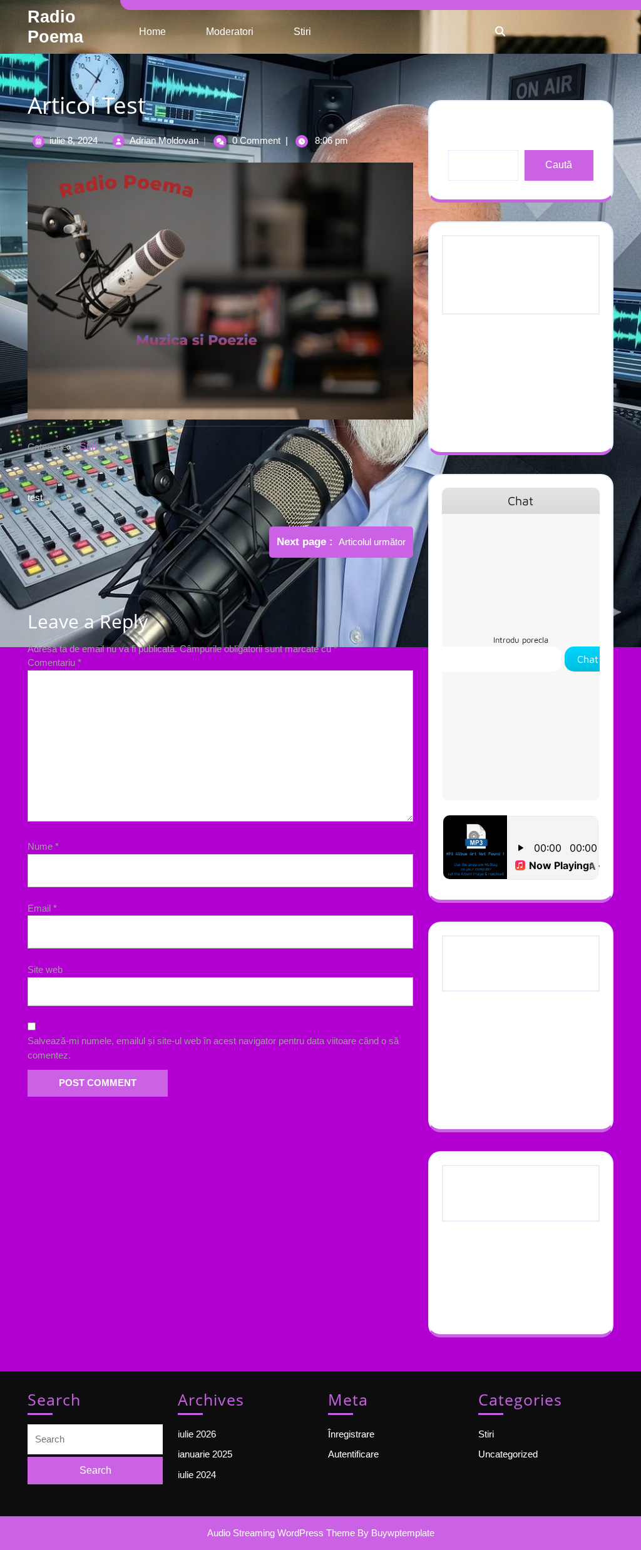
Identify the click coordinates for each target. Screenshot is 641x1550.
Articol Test (480, 411)
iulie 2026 (477, 1038)
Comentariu (54, 662)
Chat (587, 659)
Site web (45, 969)
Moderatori (230, 31)
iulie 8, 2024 (73, 140)
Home (152, 31)
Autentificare (353, 1454)
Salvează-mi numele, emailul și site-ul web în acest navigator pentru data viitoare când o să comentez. (213, 1047)
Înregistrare (351, 1434)
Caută (558, 164)
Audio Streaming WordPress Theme (281, 1532)
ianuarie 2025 (485, 1063)
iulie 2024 (477, 1088)
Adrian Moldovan (164, 140)
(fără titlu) (477, 361)
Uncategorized (487, 1293)
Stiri (302, 31)
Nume (43, 846)
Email (42, 908)
